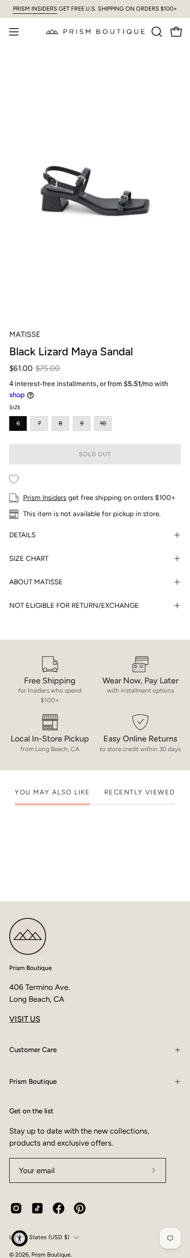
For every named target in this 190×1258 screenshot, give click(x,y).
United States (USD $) (39, 1237)
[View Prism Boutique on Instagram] (16, 1208)
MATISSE (24, 334)
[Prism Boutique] (95, 32)
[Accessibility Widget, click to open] (20, 1238)
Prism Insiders (44, 498)
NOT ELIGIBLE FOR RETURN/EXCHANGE (74, 605)
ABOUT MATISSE (36, 582)
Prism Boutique (30, 967)
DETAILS (22, 535)
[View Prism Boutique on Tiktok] (37, 1208)
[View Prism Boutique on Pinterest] (80, 1208)
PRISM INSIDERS (35, 8)
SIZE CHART (28, 558)
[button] (155, 31)
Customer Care (33, 1050)
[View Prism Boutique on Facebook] (58, 1208)
